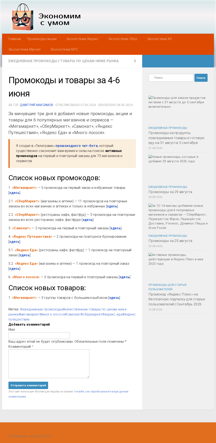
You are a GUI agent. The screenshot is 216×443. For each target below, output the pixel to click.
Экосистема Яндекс (82, 39)
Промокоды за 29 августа (170, 192)
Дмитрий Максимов (36, 105)
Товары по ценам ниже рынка (89, 61)
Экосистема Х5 (159, 39)
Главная (14, 39)
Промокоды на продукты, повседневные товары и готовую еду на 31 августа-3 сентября (176, 138)
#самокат (73, 314)
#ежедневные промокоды (41, 309)
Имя (11, 330)
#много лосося (52, 314)
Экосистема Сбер (122, 39)
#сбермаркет (91, 314)
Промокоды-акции (42, 39)
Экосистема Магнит (24, 49)
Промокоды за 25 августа (170, 241)
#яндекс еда (112, 314)
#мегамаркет (29, 314)
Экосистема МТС (64, 49)
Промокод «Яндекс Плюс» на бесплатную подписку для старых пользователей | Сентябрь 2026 (176, 299)
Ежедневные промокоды (32, 61)
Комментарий (20, 347)
